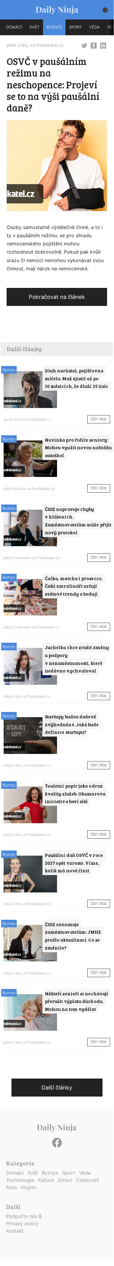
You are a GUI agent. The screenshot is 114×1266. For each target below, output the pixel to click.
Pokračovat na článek (57, 296)
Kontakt (15, 1231)
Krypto (28, 1187)
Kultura (46, 1180)
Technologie (20, 1180)
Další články (57, 1087)
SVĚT (34, 27)
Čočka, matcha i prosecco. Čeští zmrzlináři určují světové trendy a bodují (73, 586)
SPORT (75, 27)
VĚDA (94, 27)
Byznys (8, 370)
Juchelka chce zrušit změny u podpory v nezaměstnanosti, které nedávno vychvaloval (77, 659)
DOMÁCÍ (14, 27)
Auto (11, 1187)
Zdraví (65, 1180)
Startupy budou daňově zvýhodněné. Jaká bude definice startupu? (72, 724)
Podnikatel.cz (50, 45)
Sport (68, 1173)
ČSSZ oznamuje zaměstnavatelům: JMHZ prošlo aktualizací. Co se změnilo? (73, 936)
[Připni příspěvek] (84, 45)
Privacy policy (22, 1223)
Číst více (99, 419)
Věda (85, 1173)
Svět (33, 1173)
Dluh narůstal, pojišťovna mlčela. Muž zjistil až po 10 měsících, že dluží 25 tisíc (76, 378)
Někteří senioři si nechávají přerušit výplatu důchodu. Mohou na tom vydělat (76, 1001)
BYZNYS (54, 27)
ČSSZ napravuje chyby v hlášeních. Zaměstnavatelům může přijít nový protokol (78, 520)
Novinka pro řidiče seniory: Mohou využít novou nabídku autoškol (78, 447)
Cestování (87, 1180)
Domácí (15, 1173)
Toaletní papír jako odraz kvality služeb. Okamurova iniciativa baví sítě (75, 793)
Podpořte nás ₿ (24, 1216)
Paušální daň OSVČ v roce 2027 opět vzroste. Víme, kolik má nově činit (74, 863)
